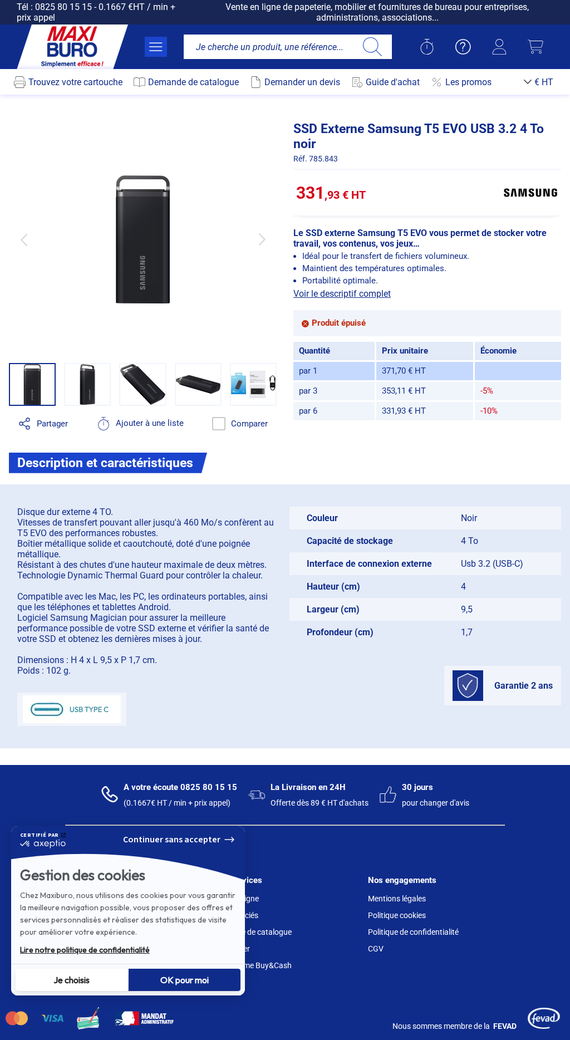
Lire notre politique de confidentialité (85, 950)
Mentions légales (397, 898)
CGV (376, 948)
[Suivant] (262, 239)
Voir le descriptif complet (342, 293)
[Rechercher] (372, 47)
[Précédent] (23, 239)
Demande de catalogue (252, 932)
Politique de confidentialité (413, 932)
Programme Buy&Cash (252, 965)
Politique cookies (397, 915)
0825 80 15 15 (63, 7)
